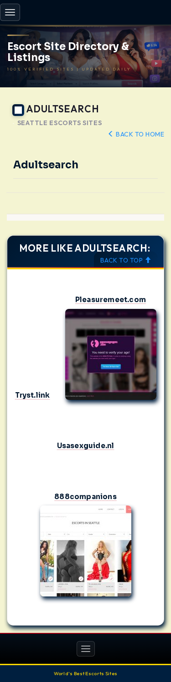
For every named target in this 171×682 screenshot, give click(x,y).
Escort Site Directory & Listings (68, 52)
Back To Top (122, 260)
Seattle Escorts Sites (59, 123)
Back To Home (139, 134)
